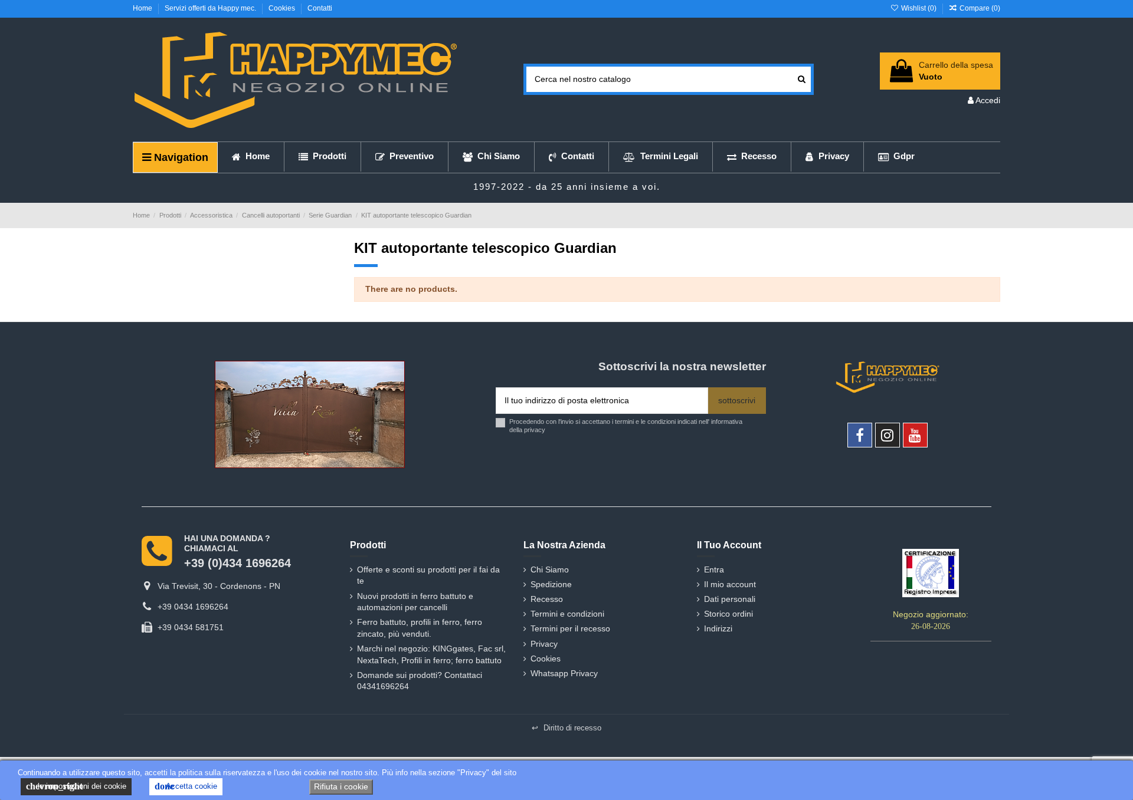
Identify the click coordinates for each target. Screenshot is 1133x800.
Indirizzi (718, 628)
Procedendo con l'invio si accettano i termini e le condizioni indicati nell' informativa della (625, 425)
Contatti (319, 8)
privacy (534, 429)
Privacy (544, 643)
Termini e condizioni (567, 613)
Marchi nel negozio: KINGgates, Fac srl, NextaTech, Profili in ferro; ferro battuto (431, 654)
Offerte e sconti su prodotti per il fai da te (428, 575)
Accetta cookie (186, 786)
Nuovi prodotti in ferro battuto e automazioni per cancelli (415, 602)
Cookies (282, 8)
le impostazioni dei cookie (76, 786)
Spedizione (551, 584)
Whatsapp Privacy (564, 673)
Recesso (547, 599)
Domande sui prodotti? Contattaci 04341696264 (419, 681)
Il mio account (730, 584)
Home (143, 8)
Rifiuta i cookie (341, 786)
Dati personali (729, 599)
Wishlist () (918, 8)
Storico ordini (728, 613)
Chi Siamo (550, 569)
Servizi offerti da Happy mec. (211, 8)
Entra (714, 569)
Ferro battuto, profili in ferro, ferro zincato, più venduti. (419, 627)
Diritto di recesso (566, 727)
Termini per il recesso (570, 628)
